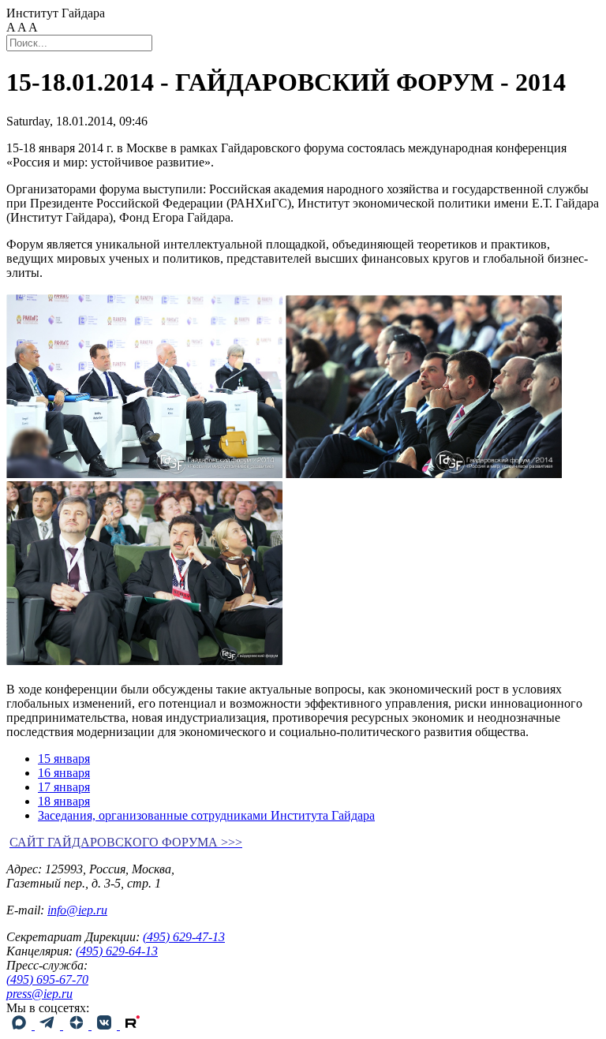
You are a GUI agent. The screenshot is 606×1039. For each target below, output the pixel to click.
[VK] (106, 1025)
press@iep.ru (39, 993)
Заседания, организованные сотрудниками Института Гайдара (206, 815)
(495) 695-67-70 (47, 979)
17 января (64, 787)
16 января (64, 772)
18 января (64, 801)
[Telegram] (49, 1025)
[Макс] (20, 1025)
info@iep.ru (77, 910)
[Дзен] (77, 1025)
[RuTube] (132, 1025)
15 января (64, 758)
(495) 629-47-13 (184, 937)
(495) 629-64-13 (117, 951)
